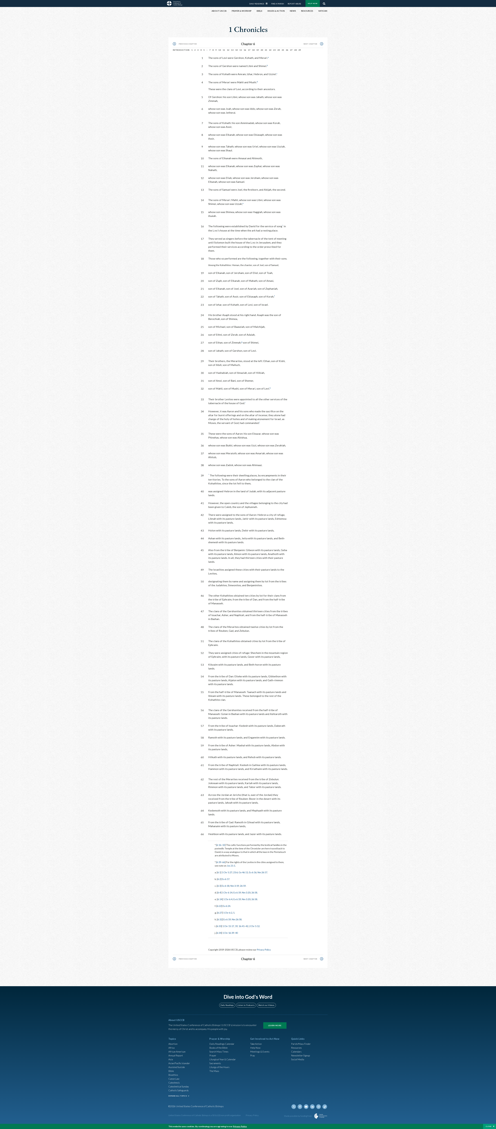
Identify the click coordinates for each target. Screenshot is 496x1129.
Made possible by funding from (298, 1116)
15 (240, 50)
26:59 (243, 885)
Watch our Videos (266, 1005)
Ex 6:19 (237, 892)
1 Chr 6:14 (227, 892)
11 (224, 50)
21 (266, 50)
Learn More (275, 1025)
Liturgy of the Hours (219, 1067)
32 (223, 845)
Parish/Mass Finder (301, 1043)
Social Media (297, 1059)
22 (270, 50)
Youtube (306, 1106)
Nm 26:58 (237, 919)
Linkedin (312, 1106)
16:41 (241, 926)
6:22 (219, 906)
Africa (171, 1047)
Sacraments (215, 1063)
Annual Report (175, 1055)
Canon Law (173, 1078)
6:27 (220, 912)
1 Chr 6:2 (227, 912)
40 (236, 932)
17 (249, 50)
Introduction (181, 50)
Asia (170, 1059)
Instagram (318, 1106)
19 (257, 50)
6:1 (219, 872)
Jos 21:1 (231, 865)
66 (223, 862)
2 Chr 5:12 (254, 926)
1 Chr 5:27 (227, 872)
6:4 (219, 892)
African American (176, 1051)
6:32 (220, 919)
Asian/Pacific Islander (179, 1063)
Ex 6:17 (225, 879)
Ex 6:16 (252, 872)
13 (232, 50)
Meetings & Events (259, 1051)
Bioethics (173, 1074)
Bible (171, 1071)
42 (247, 926)
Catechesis (174, 1082)
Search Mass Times (218, 1051)
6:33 (219, 926)
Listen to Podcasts (246, 1005)
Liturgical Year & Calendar (222, 1059)
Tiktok (324, 1106)
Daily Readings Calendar (267, 3)
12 (228, 50)
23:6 (235, 872)
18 (253, 50)
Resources (296, 1047)
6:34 (219, 932)
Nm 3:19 (234, 885)
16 (245, 50)
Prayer (212, 1055)
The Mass (214, 1071)
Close (489, 1126)
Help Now (312, 3)
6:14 (220, 899)
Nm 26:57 (262, 872)
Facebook (300, 1106)
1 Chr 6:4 (227, 899)
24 (278, 50)
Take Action (256, 1043)
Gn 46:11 (243, 872)
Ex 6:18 (225, 885)
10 (219, 50)
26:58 (254, 892)
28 (295, 50)
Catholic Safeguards (178, 1090)
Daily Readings (256, 4)
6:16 (219, 845)
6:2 (219, 879)
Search (324, 3)
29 (300, 50)
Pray (252, 1055)
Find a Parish (277, 4)
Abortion (172, 1043)
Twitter (293, 1106)
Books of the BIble (218, 1047)
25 (283, 50)
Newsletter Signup (300, 1055)
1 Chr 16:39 (228, 932)
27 (291, 50)
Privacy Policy (264, 949)
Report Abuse (294, 4)
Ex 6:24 (226, 906)
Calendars (296, 1051)
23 (274, 50)
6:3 (219, 885)
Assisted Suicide (176, 1067)
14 (236, 50)
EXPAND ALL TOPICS (177, 1096)
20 (262, 50)
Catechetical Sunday (178, 1086)
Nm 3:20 (246, 892)
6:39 (219, 862)
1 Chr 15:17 (228, 926)
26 (287, 50)
